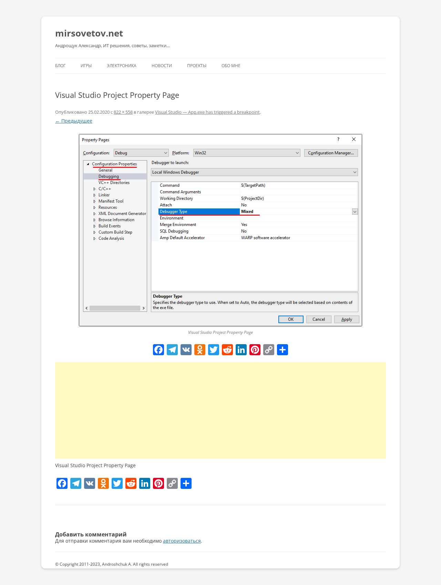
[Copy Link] (269, 350)
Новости (162, 66)
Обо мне (231, 66)
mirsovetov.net (89, 33)
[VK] (186, 350)
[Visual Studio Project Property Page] (220, 230)
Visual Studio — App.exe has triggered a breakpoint (207, 112)
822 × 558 (123, 112)
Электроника (121, 66)
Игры (86, 66)
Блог (60, 66)
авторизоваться (182, 540)
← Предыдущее (73, 120)
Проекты (196, 66)
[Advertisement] (220, 410)
